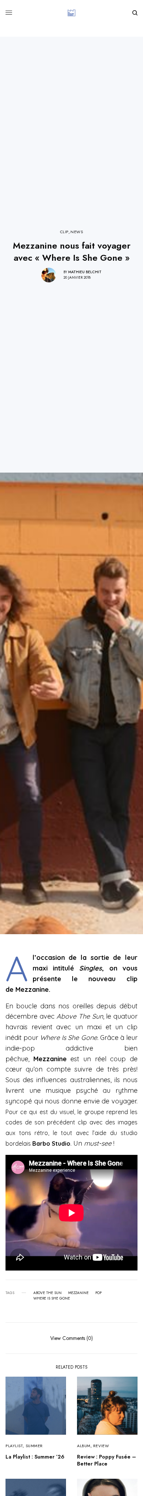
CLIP (64, 232)
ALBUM (84, 1446)
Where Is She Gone (51, 1298)
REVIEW (101, 1446)
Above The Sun (47, 1293)
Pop (98, 1293)
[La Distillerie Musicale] (71, 12)
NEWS (76, 232)
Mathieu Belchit (85, 272)
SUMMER (34, 1446)
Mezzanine (78, 1293)
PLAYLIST (14, 1446)
